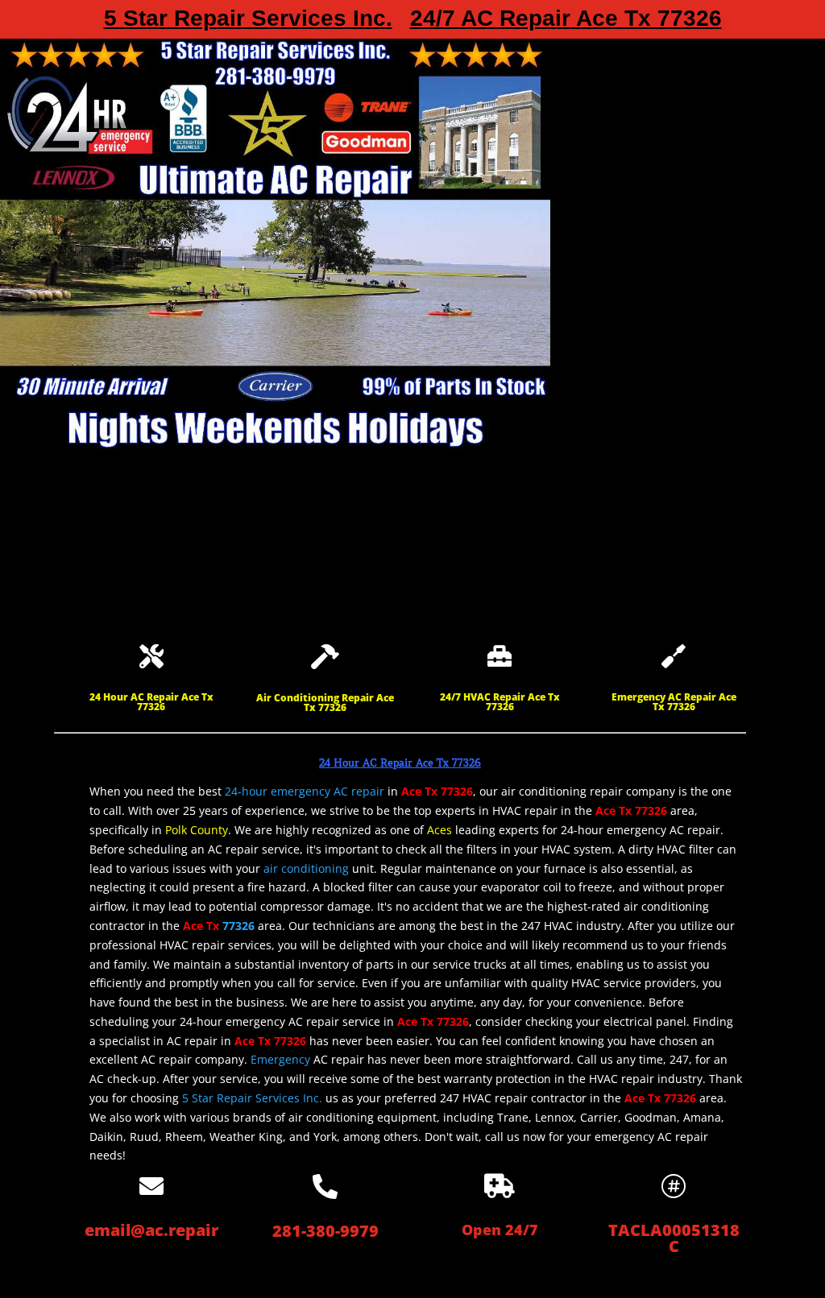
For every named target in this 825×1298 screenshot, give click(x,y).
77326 (238, 925)
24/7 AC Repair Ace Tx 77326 (566, 22)
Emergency (280, 1059)
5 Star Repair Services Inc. (248, 22)
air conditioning (306, 868)
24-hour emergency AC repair (304, 791)
